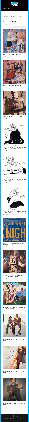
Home (4, 16)
